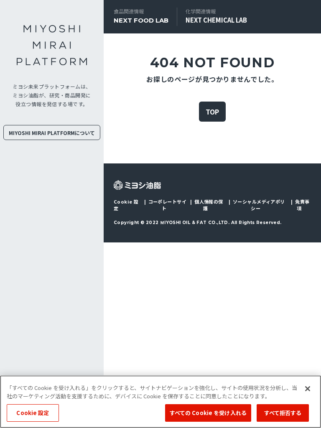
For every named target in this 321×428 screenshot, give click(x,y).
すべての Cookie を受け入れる (208, 413)
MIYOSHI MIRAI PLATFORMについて (52, 132)
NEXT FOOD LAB (141, 20)
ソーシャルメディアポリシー (259, 204)
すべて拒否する (283, 413)
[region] (160, 401)
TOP (212, 112)
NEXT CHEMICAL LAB (216, 19)
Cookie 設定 (126, 204)
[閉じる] (307, 389)
